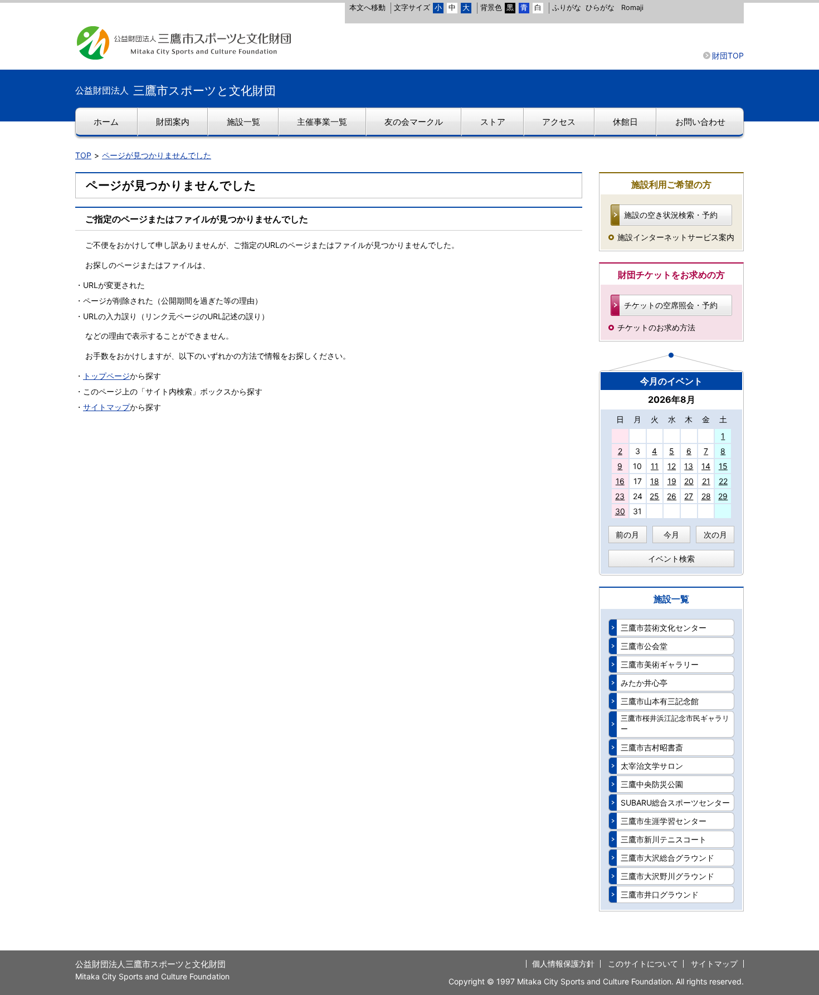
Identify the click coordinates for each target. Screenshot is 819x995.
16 (620, 481)
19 (671, 481)
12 (671, 466)
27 (688, 496)
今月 (671, 534)
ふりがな (566, 7)
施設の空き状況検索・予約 (671, 215)
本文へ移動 (367, 7)
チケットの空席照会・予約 (671, 305)
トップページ (106, 376)
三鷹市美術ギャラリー (660, 664)
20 (689, 481)
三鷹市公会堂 (644, 646)
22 (723, 481)
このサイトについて (643, 963)
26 (671, 496)
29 (723, 496)
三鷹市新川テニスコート (663, 839)
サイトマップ (106, 407)
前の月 (627, 534)
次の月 (715, 534)
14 (705, 466)
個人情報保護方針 (563, 963)
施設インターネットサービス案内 (675, 237)
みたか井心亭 (644, 682)
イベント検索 (671, 558)
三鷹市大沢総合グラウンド (667, 857)
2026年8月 (671, 399)
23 (620, 496)
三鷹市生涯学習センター (663, 821)
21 (706, 481)
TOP (83, 155)
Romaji (632, 7)
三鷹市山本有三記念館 (660, 701)
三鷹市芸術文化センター (663, 627)
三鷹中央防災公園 (652, 784)
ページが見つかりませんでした (156, 155)
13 (688, 466)
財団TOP (728, 55)
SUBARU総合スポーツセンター (675, 802)
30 (620, 511)
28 (706, 496)
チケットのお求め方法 (656, 327)
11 (655, 466)
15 (723, 466)
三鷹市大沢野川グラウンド (667, 876)
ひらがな (600, 7)
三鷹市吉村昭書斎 (652, 747)
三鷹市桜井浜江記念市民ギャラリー (675, 723)
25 (654, 496)
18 (654, 481)
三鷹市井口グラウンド (660, 894)
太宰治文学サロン (652, 765)
